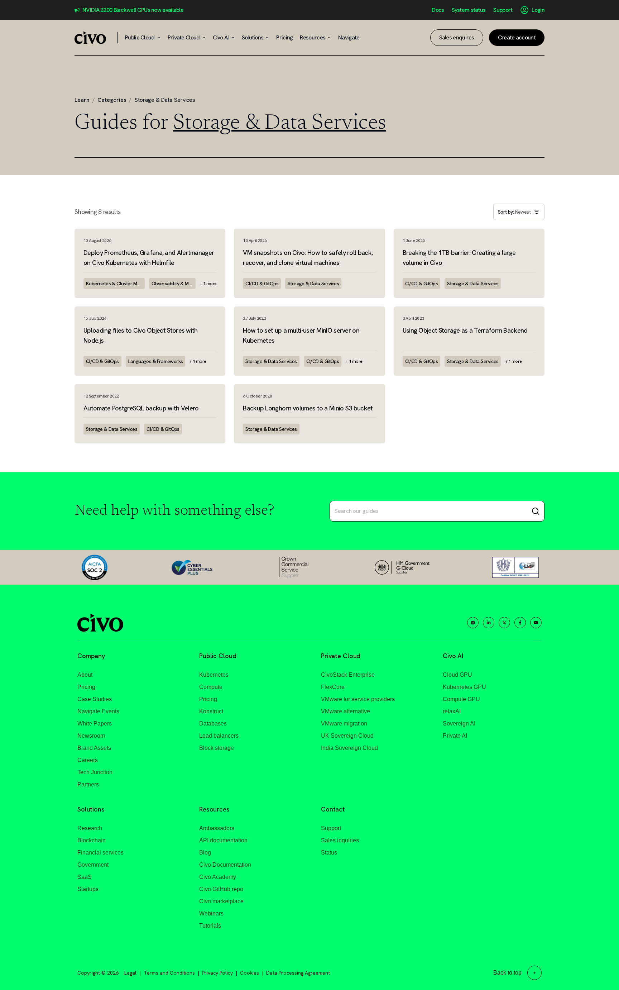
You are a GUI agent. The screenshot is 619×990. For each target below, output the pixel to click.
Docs (438, 10)
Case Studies (94, 699)
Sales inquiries (340, 840)
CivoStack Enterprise (348, 675)
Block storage (216, 748)
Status (329, 852)
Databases (213, 723)
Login (538, 10)
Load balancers (219, 736)
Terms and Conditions (169, 973)
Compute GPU (461, 699)
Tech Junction (94, 772)
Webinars (211, 913)
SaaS (84, 877)
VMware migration (344, 723)
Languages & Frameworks (155, 361)
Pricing (86, 687)
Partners (88, 784)
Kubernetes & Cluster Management (115, 283)
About (84, 675)
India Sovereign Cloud (349, 748)
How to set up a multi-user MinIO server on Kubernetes (301, 335)
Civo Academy (217, 877)
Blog (205, 852)
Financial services (100, 852)
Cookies (249, 973)
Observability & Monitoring (174, 283)
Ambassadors (216, 828)
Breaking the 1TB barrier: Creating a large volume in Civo (459, 257)
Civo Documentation (225, 865)
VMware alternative (345, 711)
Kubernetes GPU (464, 687)
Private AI (455, 736)
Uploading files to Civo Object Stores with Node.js (140, 335)
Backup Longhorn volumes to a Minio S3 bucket (308, 408)
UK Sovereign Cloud (347, 736)
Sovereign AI (459, 723)
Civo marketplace (221, 901)
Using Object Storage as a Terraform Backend (465, 330)
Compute (210, 687)
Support (502, 10)
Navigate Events (98, 711)
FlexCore (333, 687)
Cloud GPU (457, 675)
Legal (130, 973)
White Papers (94, 723)
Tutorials (210, 926)
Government (93, 865)
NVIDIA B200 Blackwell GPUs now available (132, 10)
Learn (82, 100)
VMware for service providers (358, 699)
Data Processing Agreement (298, 973)
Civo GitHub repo (221, 889)
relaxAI (452, 711)
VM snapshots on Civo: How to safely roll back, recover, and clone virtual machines (308, 257)
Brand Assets (94, 748)
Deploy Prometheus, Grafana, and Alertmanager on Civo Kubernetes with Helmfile (148, 257)
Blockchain (91, 840)
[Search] (535, 511)
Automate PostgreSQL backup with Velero (140, 408)
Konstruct (211, 711)
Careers (87, 760)
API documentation (223, 840)
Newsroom (91, 736)
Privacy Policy (217, 973)
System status (468, 10)
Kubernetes (214, 675)
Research (89, 828)
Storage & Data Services (313, 283)
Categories (111, 100)
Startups (88, 889)
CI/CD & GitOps (261, 283)
